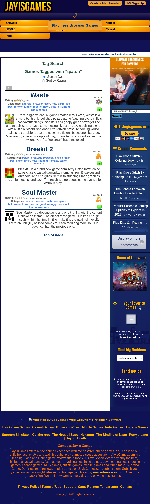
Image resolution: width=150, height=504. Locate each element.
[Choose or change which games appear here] (140, 308)
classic (58, 157)
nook (46, 106)
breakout (36, 157)
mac (34, 160)
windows (39, 163)
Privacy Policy (28, 486)
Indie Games (114, 427)
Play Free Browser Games (75, 25)
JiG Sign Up (135, 3)
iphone (18, 106)
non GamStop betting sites (123, 54)
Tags (75, 15)
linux (27, 160)
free (54, 103)
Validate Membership (105, 3)
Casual (110, 29)
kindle (28, 106)
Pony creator (138, 434)
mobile (37, 106)
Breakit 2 (39, 149)
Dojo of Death (76, 438)
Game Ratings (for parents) (98, 486)
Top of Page (53, 235)
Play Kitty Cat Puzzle (127, 223)
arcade (25, 157)
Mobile (110, 22)
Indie (9, 35)
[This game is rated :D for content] (99, 110)
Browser (11, 22)
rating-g (65, 106)
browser (38, 103)
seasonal (63, 204)
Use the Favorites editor (131, 336)
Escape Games (137, 427)
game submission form (107, 472)
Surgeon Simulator (16, 434)
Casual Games (43, 427)
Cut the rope (41, 434)
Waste (39, 95)
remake (53, 160)
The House (60, 434)
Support (69, 486)
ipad (10, 106)
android (26, 103)
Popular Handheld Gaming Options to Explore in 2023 (130, 210)
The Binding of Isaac (111, 434)
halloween (14, 204)
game (61, 103)
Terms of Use (51, 486)
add (131, 319)
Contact (126, 486)
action (29, 201)
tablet (34, 109)
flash (47, 103)
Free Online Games (16, 427)
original (41, 204)
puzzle (55, 106)
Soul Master (39, 192)
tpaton (43, 109)
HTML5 (10, 29)
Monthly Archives (132, 349)
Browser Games (68, 427)
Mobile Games (92, 427)
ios (68, 103)
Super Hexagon (82, 434)
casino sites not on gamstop (95, 54)
